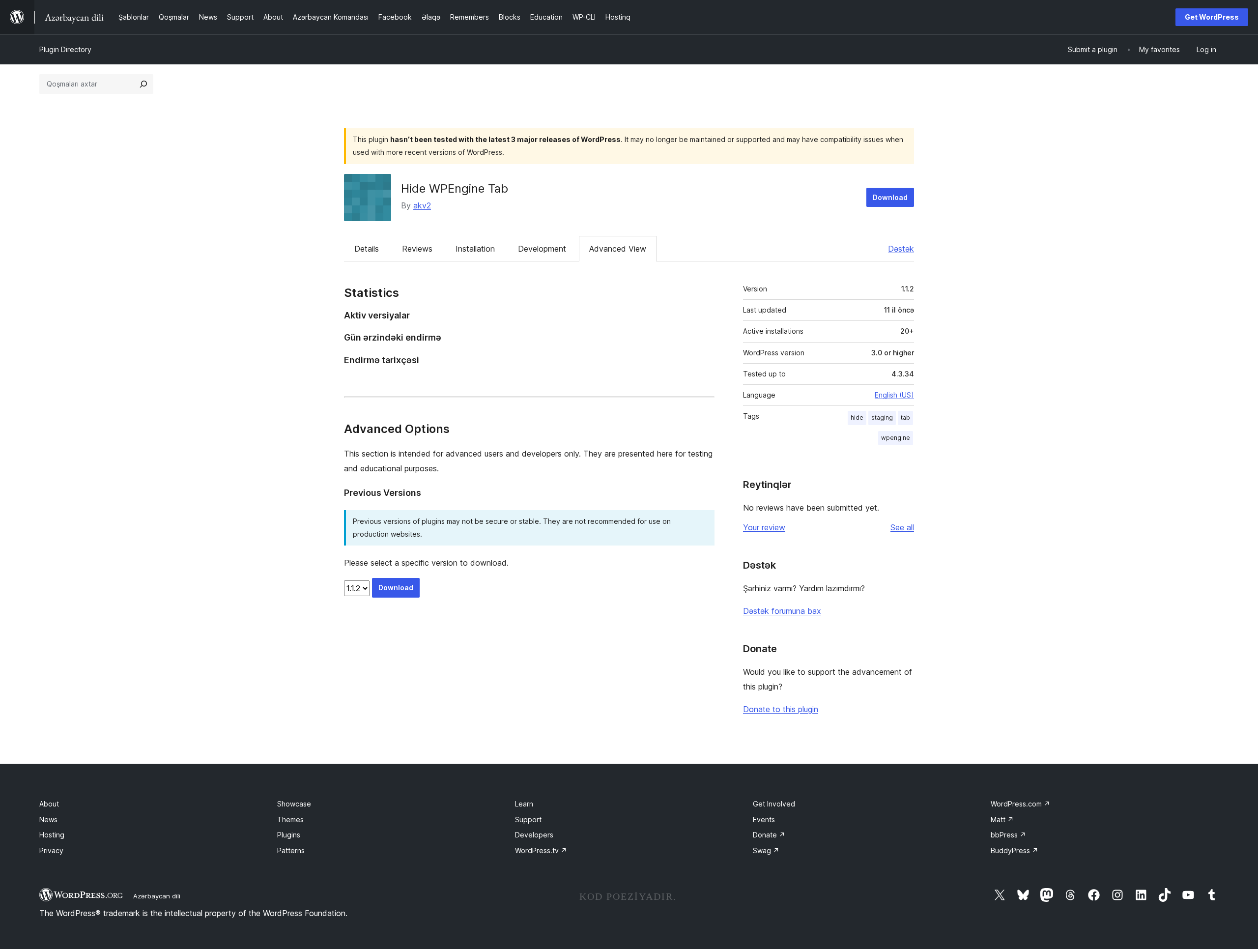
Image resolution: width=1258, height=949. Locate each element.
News (48, 819)
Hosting (51, 835)
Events (764, 819)
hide (857, 417)
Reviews (417, 249)
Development (542, 249)
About (49, 804)
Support (528, 819)
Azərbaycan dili (156, 896)
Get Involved (774, 804)
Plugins (288, 835)
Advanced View (617, 249)
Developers (534, 835)
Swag (766, 850)
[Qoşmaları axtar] (143, 84)
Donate (769, 835)
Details (366, 249)
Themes (290, 819)
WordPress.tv (541, 850)
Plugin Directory (65, 49)
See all (902, 527)
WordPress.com (1020, 804)
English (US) (894, 395)
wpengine (895, 437)
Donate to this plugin (780, 709)
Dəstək (901, 249)
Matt (1002, 819)
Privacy (51, 850)
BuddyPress (1014, 850)
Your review (764, 527)
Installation (475, 249)
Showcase (294, 804)
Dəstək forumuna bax (782, 611)
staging (882, 417)
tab (905, 417)
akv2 (422, 205)
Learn (524, 804)
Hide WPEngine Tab (454, 188)
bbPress (1008, 835)
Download (890, 197)
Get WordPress (1212, 17)
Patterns (291, 850)
